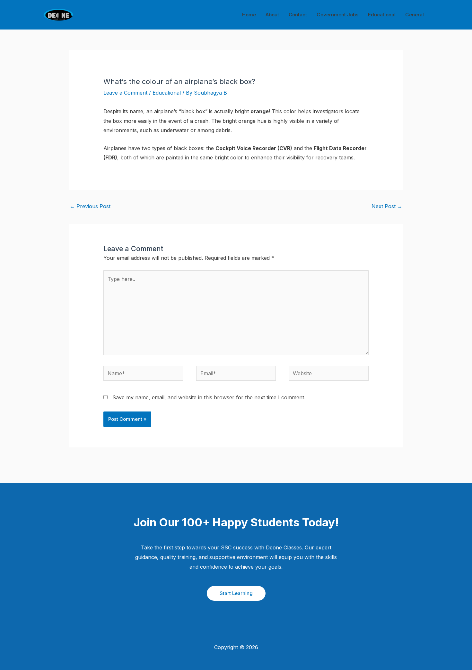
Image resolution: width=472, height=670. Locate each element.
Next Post (386, 206)
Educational (382, 15)
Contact (298, 15)
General (414, 15)
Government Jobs (337, 15)
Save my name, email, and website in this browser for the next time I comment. (208, 397)
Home (249, 15)
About (272, 15)
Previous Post (90, 206)
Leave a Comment (125, 92)
